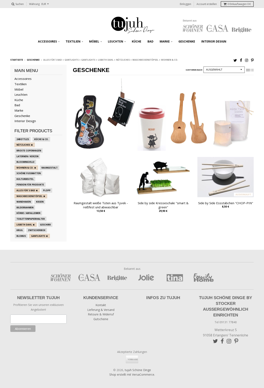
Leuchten (115, 41)
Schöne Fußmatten (28, 173)
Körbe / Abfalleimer (28, 213)
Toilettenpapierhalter (30, 218)
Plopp (47, 190)
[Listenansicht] (252, 70)
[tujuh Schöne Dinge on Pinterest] (252, 60)
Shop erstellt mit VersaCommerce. (132, 374)
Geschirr (45, 224)
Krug (19, 230)
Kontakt (100, 305)
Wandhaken (23, 201)
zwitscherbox (36, 230)
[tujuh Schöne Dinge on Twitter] (235, 60)
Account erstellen (207, 4)
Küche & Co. (41, 139)
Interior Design (213, 41)
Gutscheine (100, 319)
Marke (165, 41)
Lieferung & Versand (100, 310)
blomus (21, 236)
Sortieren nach (194, 69)
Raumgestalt (49, 167)
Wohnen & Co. (24, 167)
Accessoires (47, 41)
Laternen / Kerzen (27, 156)
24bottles (22, 139)
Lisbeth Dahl (24, 224)
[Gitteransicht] (248, 70)
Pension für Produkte (30, 184)
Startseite (16, 59)
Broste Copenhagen (28, 150)
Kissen (40, 201)
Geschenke (186, 41)
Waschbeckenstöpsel (29, 196)
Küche (136, 41)
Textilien (73, 41)
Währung (34, 4)
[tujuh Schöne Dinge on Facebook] (241, 60)
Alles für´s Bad (25, 190)
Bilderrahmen (24, 207)
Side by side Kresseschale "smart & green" (163, 205)
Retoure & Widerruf (101, 314)
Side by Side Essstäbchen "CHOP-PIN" (225, 203)
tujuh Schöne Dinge (138, 370)
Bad (150, 41)
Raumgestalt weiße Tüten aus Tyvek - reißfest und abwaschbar (101, 205)
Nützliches (23, 144)
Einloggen (185, 4)
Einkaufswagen (239, 4)
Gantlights (38, 236)
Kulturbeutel (25, 179)
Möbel (94, 41)
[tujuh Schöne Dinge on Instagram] (246, 60)
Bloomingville (25, 161)
